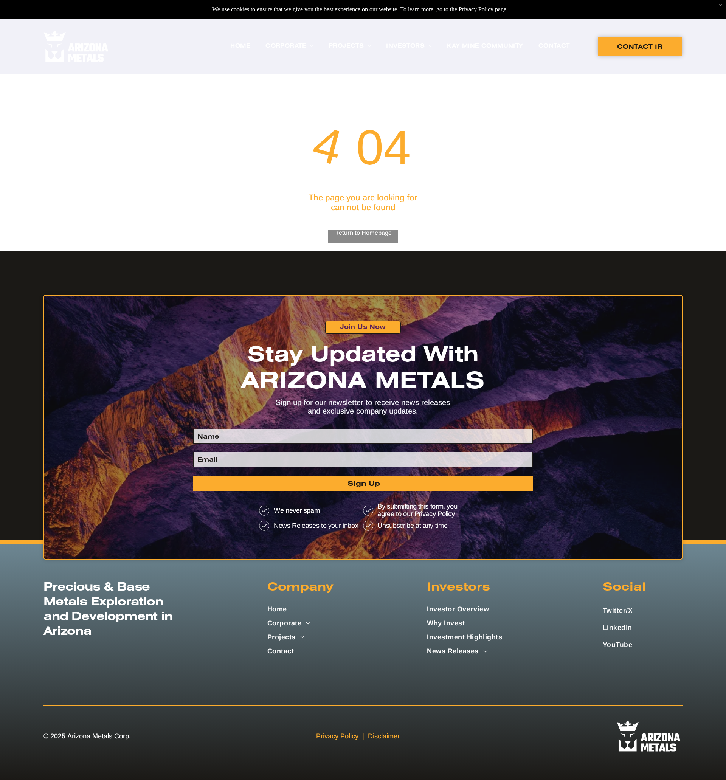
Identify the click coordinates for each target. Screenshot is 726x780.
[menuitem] (240, 46)
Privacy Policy (337, 736)
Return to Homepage (363, 233)
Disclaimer (384, 736)
